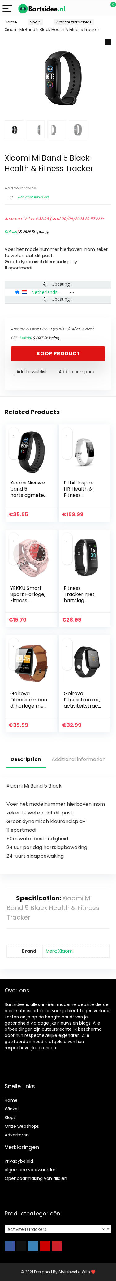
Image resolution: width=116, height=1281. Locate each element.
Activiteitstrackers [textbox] (56, 1229)
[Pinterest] (57, 1246)
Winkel (12, 1109)
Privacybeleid (19, 1161)
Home (11, 22)
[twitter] (21, 1246)
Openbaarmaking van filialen (36, 1178)
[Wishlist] (97, 8)
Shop (35, 22)
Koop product (58, 353)
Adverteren (17, 1135)
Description (26, 759)
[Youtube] (45, 1246)
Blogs (10, 1117)
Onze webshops (22, 1126)
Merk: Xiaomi (60, 951)
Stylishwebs (69, 1272)
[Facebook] (10, 1246)
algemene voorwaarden (31, 1170)
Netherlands (44, 292)
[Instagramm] (33, 1246)
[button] (108, 42)
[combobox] (58, 1229)
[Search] (83, 9)
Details (11, 231)
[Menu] (7, 9)
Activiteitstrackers (74, 22)
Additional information (78, 759)
